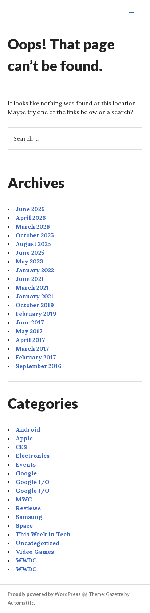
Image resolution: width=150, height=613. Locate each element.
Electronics (33, 455)
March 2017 (32, 348)
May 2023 (29, 261)
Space (24, 525)
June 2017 (30, 322)
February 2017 (36, 357)
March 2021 (32, 287)
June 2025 (30, 252)
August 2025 (33, 243)
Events (26, 464)
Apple (24, 438)
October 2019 (35, 304)
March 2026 (33, 226)
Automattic (21, 603)
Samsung (29, 516)
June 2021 (30, 278)
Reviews (28, 508)
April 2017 (30, 339)
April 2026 (31, 217)
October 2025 (35, 235)
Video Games (35, 551)
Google (26, 473)
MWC (24, 499)
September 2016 (39, 366)
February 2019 (36, 313)
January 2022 (35, 270)
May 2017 (29, 331)
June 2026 (30, 209)
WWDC (26, 560)
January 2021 (35, 296)
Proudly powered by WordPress (44, 594)
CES (21, 447)
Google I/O (33, 481)
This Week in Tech (43, 534)
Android (28, 429)
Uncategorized (37, 543)
